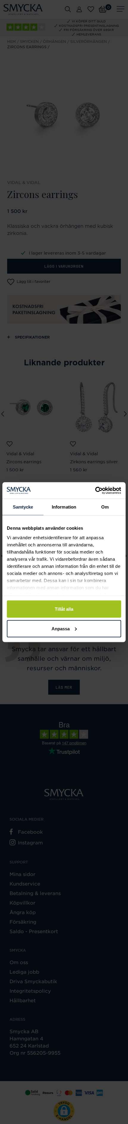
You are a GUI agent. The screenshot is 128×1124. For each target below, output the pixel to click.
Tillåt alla (64, 609)
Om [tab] (105, 506)
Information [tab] (64, 506)
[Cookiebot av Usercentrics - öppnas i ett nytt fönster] (95, 490)
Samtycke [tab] (23, 506)
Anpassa (60, 628)
